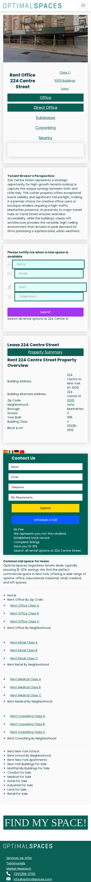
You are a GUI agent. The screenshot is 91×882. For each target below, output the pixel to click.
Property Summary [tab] (45, 352)
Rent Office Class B (24, 613)
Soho (65, 89)
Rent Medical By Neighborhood (29, 701)
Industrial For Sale (20, 785)
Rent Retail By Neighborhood (28, 664)
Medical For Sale (19, 777)
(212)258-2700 (24, 874)
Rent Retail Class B (23, 650)
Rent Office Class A (24, 605)
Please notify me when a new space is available (37, 254)
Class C (64, 72)
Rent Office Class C (24, 621)
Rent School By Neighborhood (29, 755)
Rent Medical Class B (25, 687)
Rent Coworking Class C (27, 732)
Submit (45, 312)
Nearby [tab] (45, 137)
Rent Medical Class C (25, 695)
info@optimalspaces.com (33, 879)
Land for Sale (16, 789)
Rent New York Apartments (27, 760)
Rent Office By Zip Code (25, 599)
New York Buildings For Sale (27, 764)
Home (11, 595)
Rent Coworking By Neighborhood (31, 738)
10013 (70, 400)
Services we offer (19, 858)
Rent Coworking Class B (27, 724)
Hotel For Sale (17, 781)
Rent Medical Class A (25, 679)
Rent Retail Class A (23, 642)
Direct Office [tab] (45, 107)
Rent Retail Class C (24, 658)
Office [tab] (45, 97)
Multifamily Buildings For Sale (28, 768)
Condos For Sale (19, 772)
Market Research (18, 869)
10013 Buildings (65, 81)
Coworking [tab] (45, 127)
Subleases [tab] (45, 117)
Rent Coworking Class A (27, 716)
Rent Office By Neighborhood (28, 628)
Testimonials (15, 863)
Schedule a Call (45, 520)
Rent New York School (23, 751)
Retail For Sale (17, 794)
